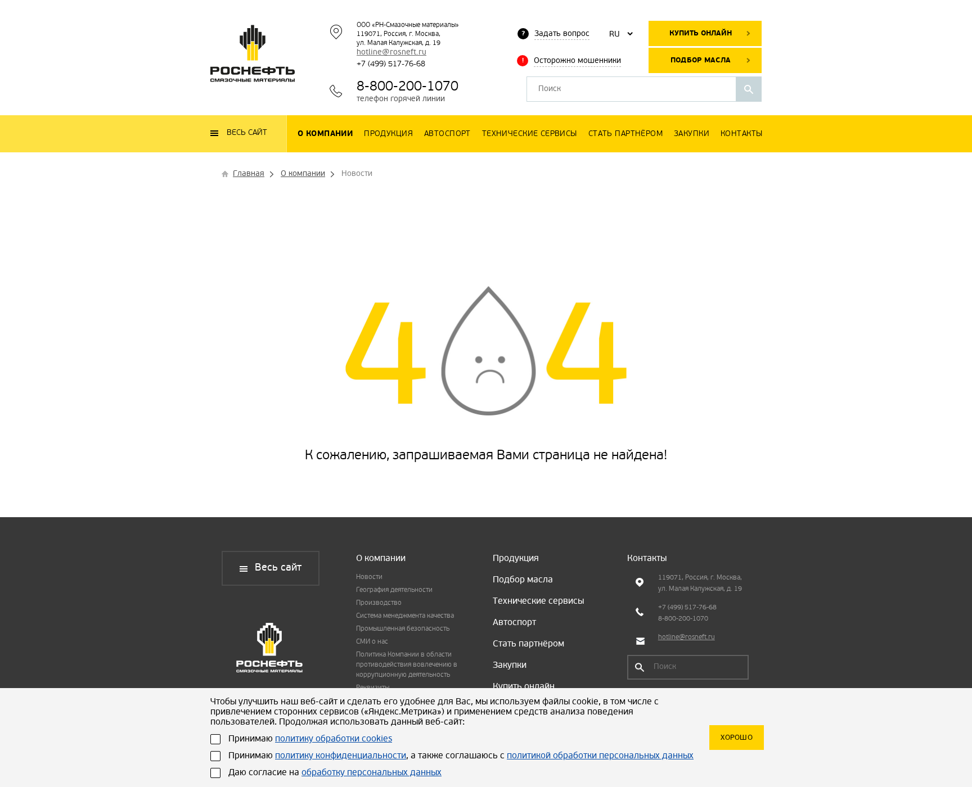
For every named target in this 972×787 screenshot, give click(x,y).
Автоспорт (514, 622)
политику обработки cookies (333, 739)
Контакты (647, 558)
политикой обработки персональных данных (600, 756)
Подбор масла (700, 60)
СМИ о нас (372, 642)
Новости (369, 577)
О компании (381, 558)
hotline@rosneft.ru (391, 52)
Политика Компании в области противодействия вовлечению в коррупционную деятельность (406, 665)
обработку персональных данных (372, 772)
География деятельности (394, 590)
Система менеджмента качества (405, 616)
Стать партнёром (528, 644)
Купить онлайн (700, 33)
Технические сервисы (538, 601)
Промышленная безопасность (402, 629)
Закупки (509, 665)
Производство (379, 603)
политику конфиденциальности (340, 756)
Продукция (516, 558)
